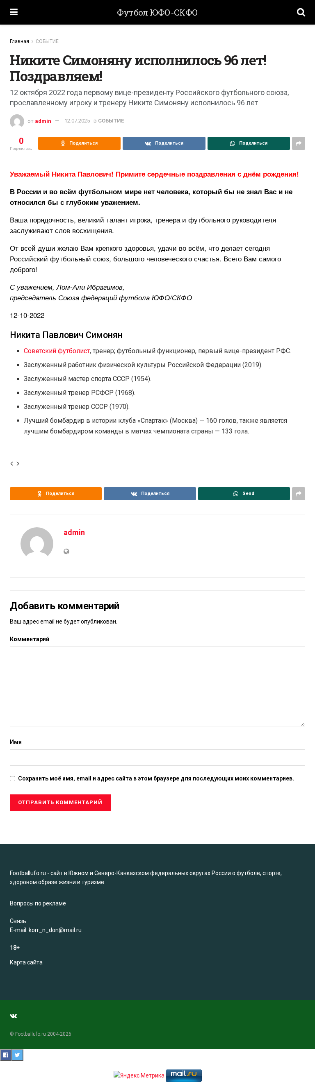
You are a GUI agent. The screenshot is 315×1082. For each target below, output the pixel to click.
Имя (16, 742)
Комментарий (29, 639)
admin (43, 121)
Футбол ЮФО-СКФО (157, 12)
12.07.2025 (77, 121)
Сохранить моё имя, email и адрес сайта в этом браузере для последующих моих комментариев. (156, 778)
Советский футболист (57, 351)
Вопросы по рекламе (38, 903)
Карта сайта (26, 962)
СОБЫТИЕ (47, 41)
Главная (19, 41)
